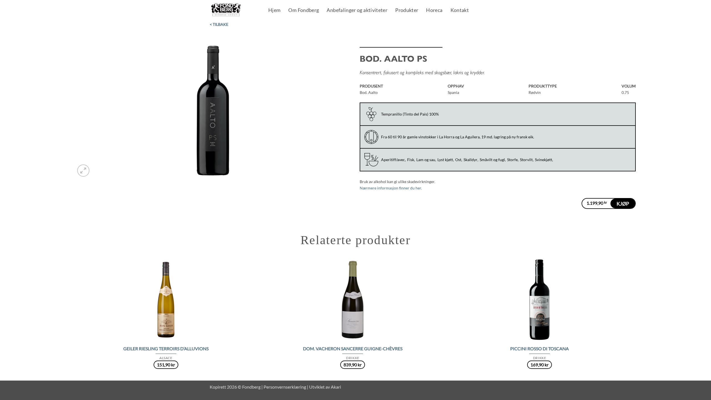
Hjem (274, 10)
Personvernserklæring (285, 386)
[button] (83, 170)
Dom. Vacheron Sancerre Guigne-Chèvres (352, 348)
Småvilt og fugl (492, 159)
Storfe (512, 159)
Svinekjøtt (543, 159)
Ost (458, 159)
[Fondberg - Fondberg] (233, 10)
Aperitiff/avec (393, 159)
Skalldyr (470, 159)
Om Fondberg (303, 10)
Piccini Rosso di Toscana (539, 348)
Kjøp (623, 204)
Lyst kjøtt (445, 159)
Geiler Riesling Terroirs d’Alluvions (166, 348)
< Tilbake (219, 24)
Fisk (410, 159)
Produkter (406, 10)
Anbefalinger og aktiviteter (357, 10)
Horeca (434, 10)
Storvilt (526, 159)
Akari (336, 386)
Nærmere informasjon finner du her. (391, 188)
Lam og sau (425, 159)
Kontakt (459, 10)
